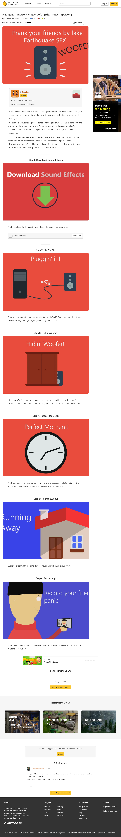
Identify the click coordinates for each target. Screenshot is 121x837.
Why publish (83, 807)
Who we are (83, 819)
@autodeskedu (111, 811)
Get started (83, 810)
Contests (38, 4)
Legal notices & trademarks (106, 833)
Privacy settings (56, 833)
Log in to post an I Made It (60, 687)
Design (46, 813)
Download (77, 235)
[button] (87, 23)
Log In (104, 4)
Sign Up (114, 4)
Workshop (48, 810)
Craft (46, 816)
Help (80, 813)
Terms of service (28, 833)
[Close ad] (119, 77)
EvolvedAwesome (37, 769)
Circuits (16, 19)
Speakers (25, 19)
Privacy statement (42, 833)
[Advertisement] (107, 103)
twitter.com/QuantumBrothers (24, 104)
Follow (23, 95)
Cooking (60, 807)
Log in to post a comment (60, 793)
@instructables (111, 807)
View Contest (90, 661)
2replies (30, 786)
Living (59, 810)
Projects (28, 4)
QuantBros (8, 19)
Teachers (48, 4)
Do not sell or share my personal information (79, 833)
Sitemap (82, 816)
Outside (60, 813)
